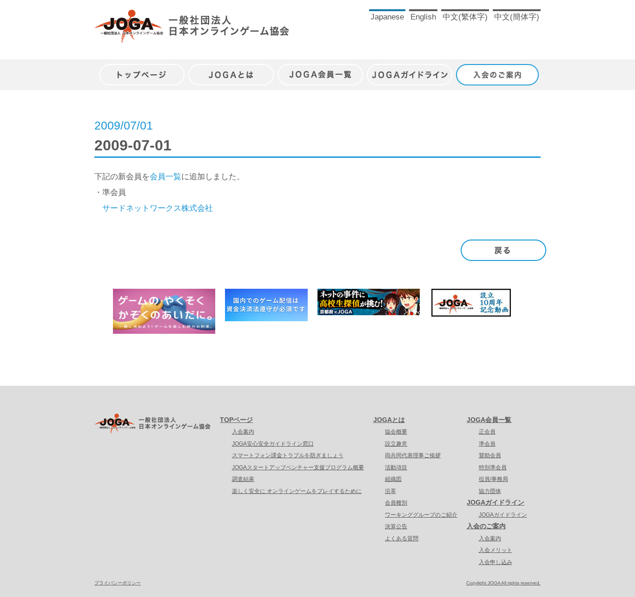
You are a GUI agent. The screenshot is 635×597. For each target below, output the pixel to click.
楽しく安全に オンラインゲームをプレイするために (297, 491)
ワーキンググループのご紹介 (421, 515)
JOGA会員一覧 (320, 69)
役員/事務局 (493, 479)
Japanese (387, 17)
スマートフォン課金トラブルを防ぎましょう (288, 455)
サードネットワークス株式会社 (157, 208)
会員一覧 (165, 176)
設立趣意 (396, 444)
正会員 (487, 431)
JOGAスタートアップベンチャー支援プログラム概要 (298, 467)
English (423, 17)
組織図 (393, 479)
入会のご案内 (499, 69)
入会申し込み (495, 562)
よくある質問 (401, 538)
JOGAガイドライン (409, 69)
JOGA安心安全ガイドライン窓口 (273, 444)
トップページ (141, 69)
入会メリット (495, 550)
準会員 (487, 444)
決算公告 (396, 526)
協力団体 (490, 491)
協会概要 (396, 431)
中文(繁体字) (465, 17)
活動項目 (396, 467)
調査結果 (243, 479)
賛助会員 (490, 455)
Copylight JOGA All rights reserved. (503, 582)
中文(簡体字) (516, 17)
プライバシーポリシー (117, 582)
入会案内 (243, 431)
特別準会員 (493, 467)
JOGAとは (231, 69)
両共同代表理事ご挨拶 (413, 455)
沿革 (390, 491)
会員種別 (396, 503)
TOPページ (236, 419)
